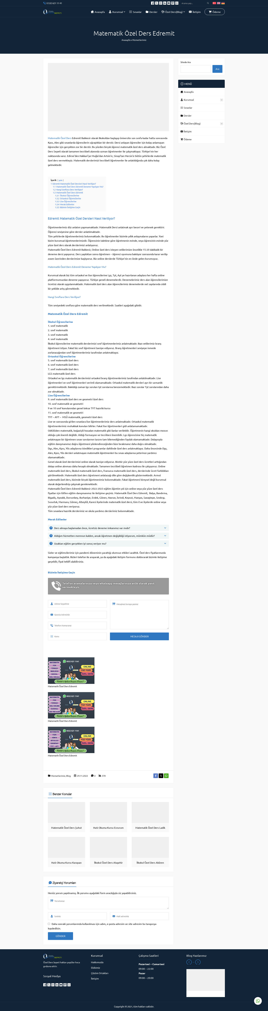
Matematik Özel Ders (59, 138)
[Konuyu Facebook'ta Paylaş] (155, 775)
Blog (68, 775)
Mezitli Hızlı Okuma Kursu (205, 993)
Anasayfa (126, 39)
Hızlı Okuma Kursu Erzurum (108, 827)
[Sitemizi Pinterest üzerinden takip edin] (172, 3)
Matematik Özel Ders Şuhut (66, 827)
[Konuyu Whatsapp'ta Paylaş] (166, 775)
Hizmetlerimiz (139, 39)
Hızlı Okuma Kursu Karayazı (66, 862)
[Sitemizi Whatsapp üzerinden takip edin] (176, 3)
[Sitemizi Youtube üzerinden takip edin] (168, 3)
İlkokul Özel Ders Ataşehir (108, 862)
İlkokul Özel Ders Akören (150, 862)
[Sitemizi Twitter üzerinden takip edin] (156, 3)
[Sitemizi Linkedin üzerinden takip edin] (164, 3)
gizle (60, 180)
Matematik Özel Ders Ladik (150, 827)
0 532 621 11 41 (54, 3)
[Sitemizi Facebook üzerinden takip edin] (152, 3)
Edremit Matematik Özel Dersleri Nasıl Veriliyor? (81, 218)
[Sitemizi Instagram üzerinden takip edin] (160, 3)
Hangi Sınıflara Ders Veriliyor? (64, 296)
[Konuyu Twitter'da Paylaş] (161, 775)
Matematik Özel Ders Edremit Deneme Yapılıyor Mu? (77, 266)
